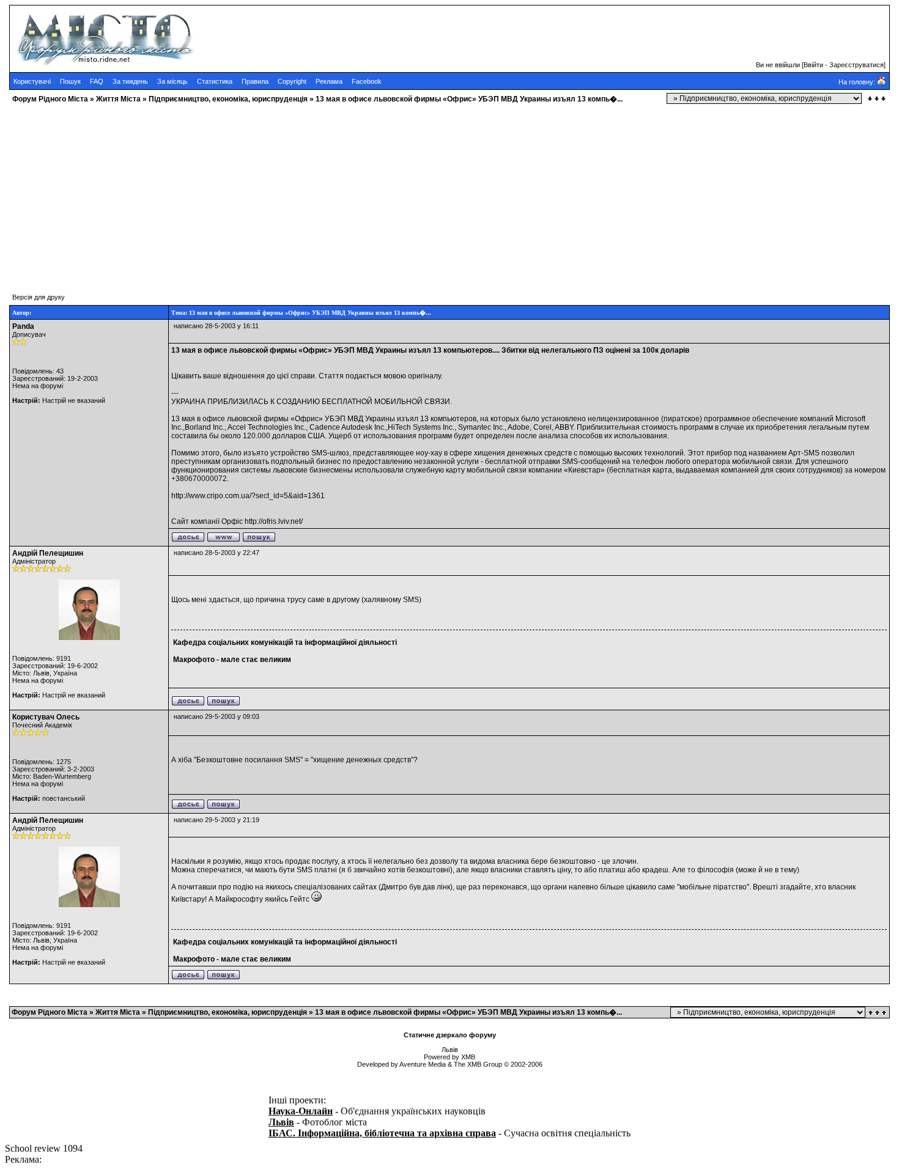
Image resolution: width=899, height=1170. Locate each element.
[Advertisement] (372, 192)
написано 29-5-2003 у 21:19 (216, 819)
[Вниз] (877, 99)
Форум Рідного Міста (50, 99)
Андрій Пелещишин (47, 553)
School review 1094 (44, 1148)
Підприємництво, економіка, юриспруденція (228, 99)
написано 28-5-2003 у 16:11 (216, 325)
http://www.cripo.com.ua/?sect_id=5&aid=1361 (248, 495)
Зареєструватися (856, 64)
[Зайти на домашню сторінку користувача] (223, 539)
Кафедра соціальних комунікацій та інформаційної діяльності (285, 642)
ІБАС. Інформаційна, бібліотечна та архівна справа (382, 1133)
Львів (281, 1122)
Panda (23, 326)
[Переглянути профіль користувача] (188, 539)
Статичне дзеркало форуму (450, 1035)
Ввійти (813, 64)
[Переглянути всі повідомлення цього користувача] (259, 539)
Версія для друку (38, 297)
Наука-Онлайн (300, 1111)
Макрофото (194, 659)
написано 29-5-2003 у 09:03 (216, 716)
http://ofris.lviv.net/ (274, 521)
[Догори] (878, 1012)
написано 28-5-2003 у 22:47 (216, 552)
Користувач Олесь (46, 717)
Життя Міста (118, 99)
